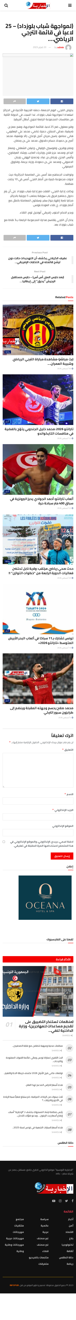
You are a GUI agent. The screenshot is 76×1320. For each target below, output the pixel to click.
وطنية (20, 1251)
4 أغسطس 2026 (64, 717)
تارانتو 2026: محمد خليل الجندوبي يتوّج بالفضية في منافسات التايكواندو (39, 431)
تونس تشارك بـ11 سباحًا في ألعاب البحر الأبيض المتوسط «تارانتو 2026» (40, 640)
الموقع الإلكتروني (62, 826)
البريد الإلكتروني (62, 810)
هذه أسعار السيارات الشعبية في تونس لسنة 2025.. (37, 1127)
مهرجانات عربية (15, 1238)
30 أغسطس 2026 (64, 368)
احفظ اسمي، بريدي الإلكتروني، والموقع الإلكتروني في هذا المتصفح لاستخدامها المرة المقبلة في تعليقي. (41, 844)
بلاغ (71, 1238)
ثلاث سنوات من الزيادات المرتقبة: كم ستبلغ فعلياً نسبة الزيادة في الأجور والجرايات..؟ (33, 1098)
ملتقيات (19, 1225)
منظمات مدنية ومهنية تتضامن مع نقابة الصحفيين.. (37, 1045)
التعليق (67, 750)
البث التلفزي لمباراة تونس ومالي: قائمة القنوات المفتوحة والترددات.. (34, 1059)
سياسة (44, 1219)
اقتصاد (69, 1232)
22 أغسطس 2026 (64, 438)
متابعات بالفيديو (39, 1257)
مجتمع (20, 1219)
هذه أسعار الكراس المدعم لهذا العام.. (44, 1085)
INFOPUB (14, 1285)
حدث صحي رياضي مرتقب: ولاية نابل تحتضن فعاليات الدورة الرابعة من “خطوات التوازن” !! (41, 571)
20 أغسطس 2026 (64, 578)
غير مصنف (43, 1238)
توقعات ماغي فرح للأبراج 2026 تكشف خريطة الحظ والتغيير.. (33, 1073)
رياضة (7, 351)
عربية (45, 1232)
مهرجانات (18, 1232)
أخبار (7, 421)
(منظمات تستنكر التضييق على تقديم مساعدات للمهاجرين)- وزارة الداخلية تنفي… (46, 1026)
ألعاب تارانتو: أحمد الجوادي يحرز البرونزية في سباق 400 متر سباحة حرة (41, 501)
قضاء (45, 1251)
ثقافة (70, 1251)
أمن (71, 1225)
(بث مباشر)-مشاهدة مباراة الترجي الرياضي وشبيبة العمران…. (43, 361)
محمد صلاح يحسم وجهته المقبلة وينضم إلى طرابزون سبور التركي (41, 710)
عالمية (45, 1225)
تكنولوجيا (67, 1244)
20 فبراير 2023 (39, 47)
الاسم (68, 794)
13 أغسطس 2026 (64, 647)
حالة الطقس (66, 1257)
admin (60, 47)
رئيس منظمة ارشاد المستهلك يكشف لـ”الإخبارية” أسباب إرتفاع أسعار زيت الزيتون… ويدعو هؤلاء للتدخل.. (35, 1114)
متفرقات (43, 1264)
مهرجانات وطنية (14, 1244)
